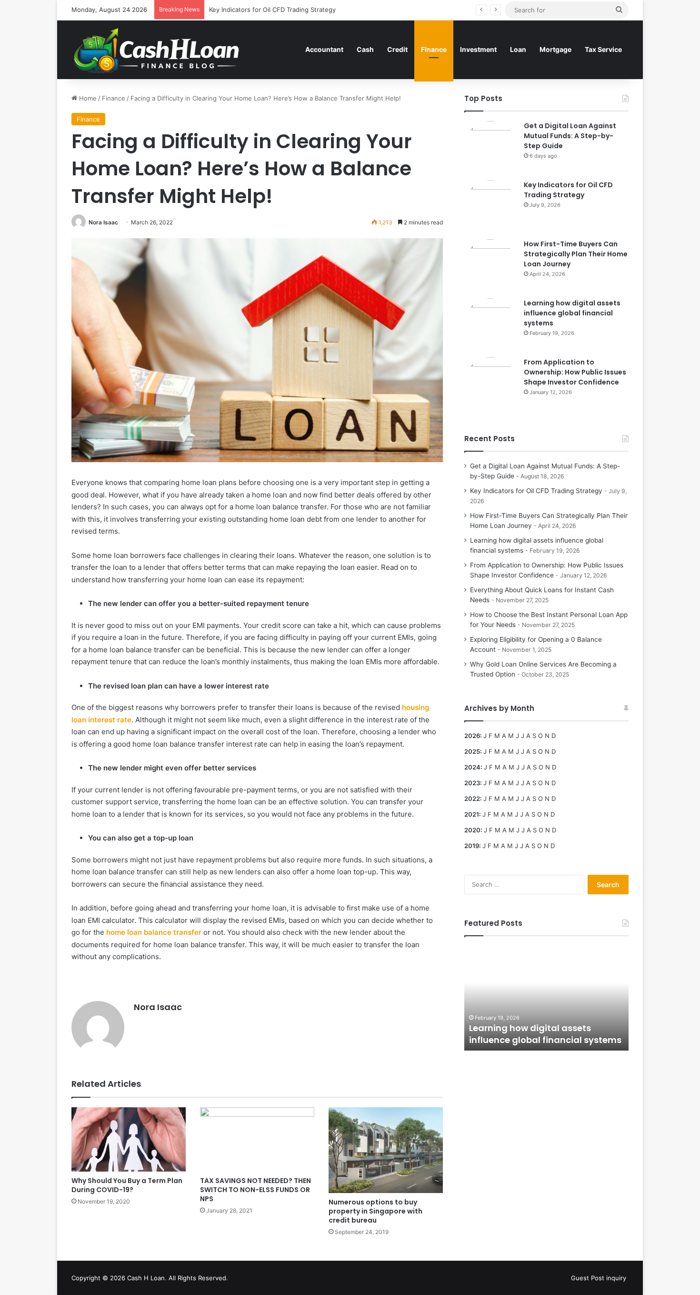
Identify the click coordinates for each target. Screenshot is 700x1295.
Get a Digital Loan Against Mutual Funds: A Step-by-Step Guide (570, 136)
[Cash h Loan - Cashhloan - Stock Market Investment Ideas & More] (156, 49)
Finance (434, 49)
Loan (518, 49)
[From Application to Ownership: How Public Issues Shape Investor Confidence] (490, 383)
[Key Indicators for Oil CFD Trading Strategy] (490, 206)
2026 (472, 735)
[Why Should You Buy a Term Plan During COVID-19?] (128, 1139)
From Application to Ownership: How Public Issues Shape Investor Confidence (575, 372)
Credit (397, 49)
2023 (472, 783)
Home (87, 98)
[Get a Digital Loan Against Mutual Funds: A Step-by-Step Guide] (490, 147)
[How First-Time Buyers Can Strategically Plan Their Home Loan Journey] (490, 265)
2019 (471, 846)
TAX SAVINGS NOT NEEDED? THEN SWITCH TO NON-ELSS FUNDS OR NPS (255, 1190)
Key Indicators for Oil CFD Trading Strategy (568, 190)
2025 (472, 751)
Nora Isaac (103, 222)
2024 (472, 767)
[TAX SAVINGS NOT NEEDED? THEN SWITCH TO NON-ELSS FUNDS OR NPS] (257, 1139)
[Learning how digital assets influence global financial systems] (490, 324)
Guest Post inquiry (598, 1278)
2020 (472, 830)
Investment (478, 49)
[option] (546, 998)
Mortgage (555, 49)
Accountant (324, 49)
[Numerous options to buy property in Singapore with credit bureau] (386, 1150)
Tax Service (603, 49)
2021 (471, 814)
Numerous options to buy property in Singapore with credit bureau (375, 1211)
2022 (472, 798)
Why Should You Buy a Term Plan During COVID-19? (126, 1185)
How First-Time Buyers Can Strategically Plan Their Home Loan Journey (576, 254)
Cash (365, 49)
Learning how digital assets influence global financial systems (572, 313)
